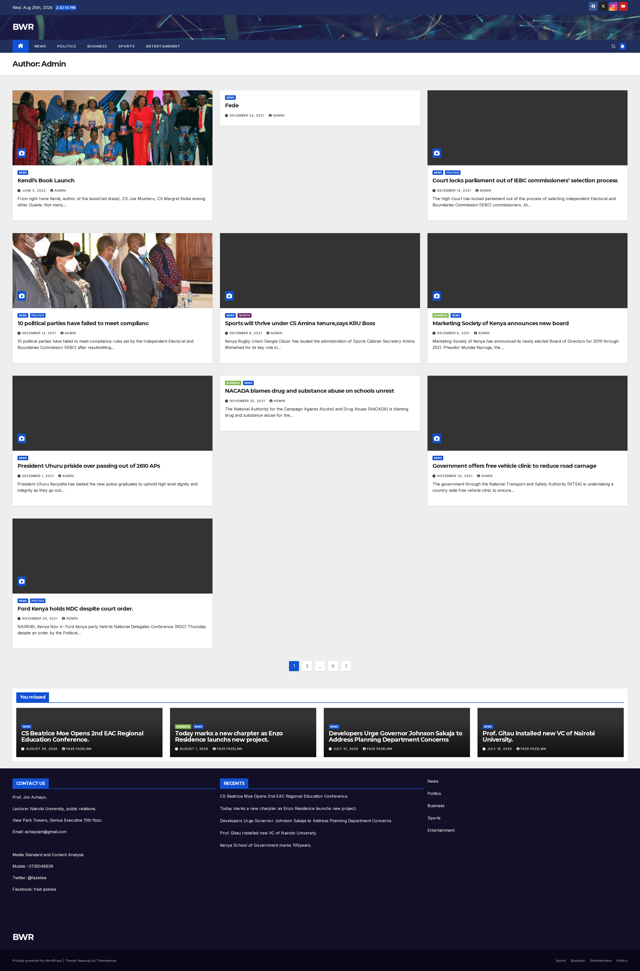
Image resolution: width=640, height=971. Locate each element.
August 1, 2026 (194, 749)
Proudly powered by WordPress (37, 960)
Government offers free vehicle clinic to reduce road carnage (514, 465)
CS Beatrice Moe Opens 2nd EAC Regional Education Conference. (82, 736)
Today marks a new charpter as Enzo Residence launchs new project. (229, 736)
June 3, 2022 (34, 190)
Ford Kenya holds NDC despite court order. (75, 608)
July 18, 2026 (500, 749)
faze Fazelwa (79, 749)
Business (97, 46)
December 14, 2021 (454, 190)
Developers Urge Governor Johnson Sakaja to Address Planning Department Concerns (395, 736)
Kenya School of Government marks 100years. (265, 845)
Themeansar (106, 960)
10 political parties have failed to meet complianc (83, 323)
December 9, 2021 (246, 333)
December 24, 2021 (247, 115)
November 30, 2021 (248, 401)
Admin (60, 190)
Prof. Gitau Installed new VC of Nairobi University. (538, 736)
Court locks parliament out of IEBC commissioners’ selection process (525, 180)
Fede (231, 105)
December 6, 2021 (453, 333)
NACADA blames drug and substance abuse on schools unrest (309, 390)
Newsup (84, 960)
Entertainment (163, 46)
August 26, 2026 (42, 749)
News (40, 46)
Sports (126, 46)
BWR (23, 27)
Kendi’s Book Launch (46, 180)
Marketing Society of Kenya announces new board (500, 323)
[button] (614, 46)
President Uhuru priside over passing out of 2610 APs (89, 465)
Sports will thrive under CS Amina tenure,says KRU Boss (300, 323)
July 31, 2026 (346, 749)
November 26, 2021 (40, 618)
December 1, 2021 (38, 476)
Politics (66, 46)
